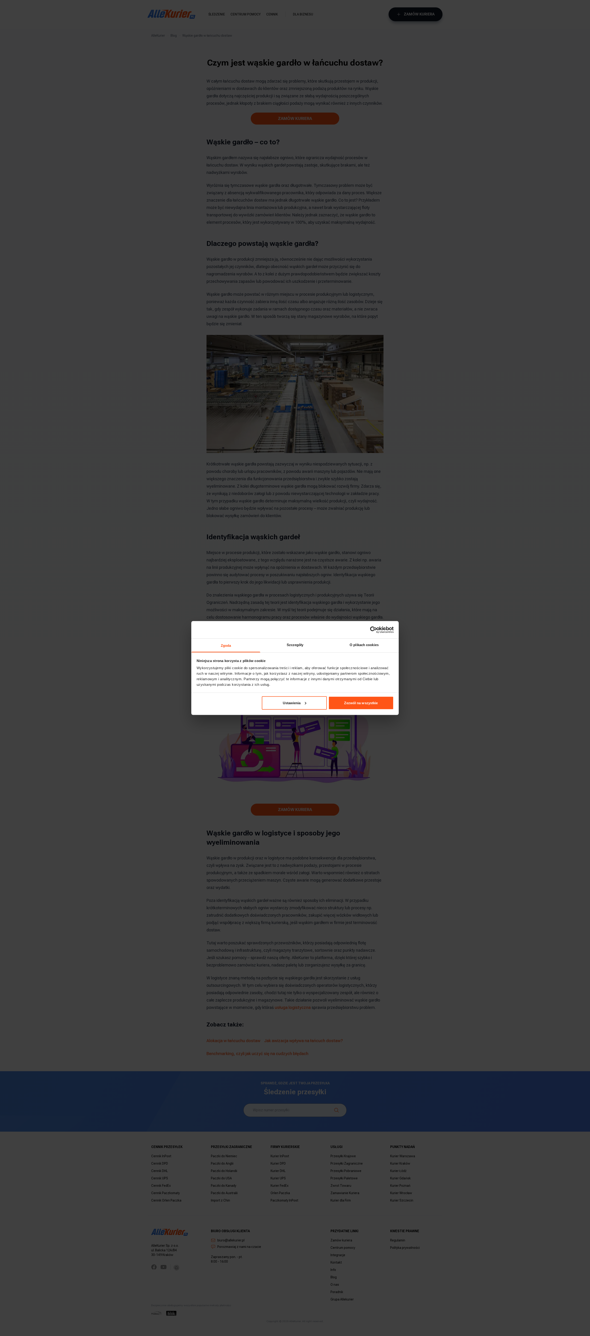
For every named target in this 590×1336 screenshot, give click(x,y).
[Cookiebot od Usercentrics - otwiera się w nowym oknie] (373, 629)
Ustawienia (292, 703)
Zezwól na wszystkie (361, 703)
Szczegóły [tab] (295, 645)
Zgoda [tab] (226, 645)
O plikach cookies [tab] (364, 645)
